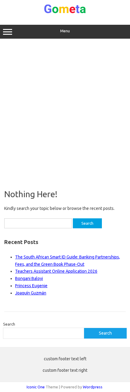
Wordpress (92, 387)
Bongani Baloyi (29, 278)
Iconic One (36, 387)
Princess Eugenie (31, 285)
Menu (65, 31)
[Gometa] (65, 12)
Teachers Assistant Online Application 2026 (56, 271)
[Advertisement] (65, 114)
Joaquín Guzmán (30, 293)
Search (9, 324)
